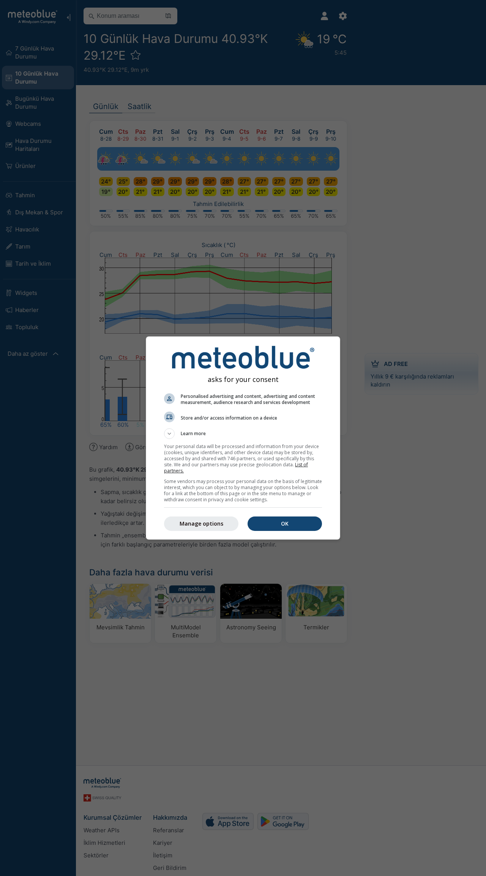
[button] (243, 433)
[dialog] (243, 438)
